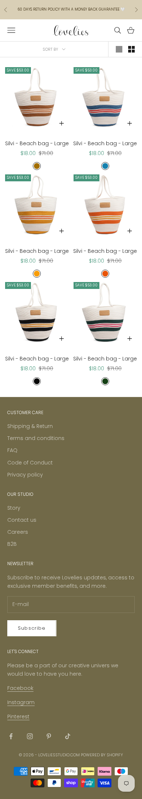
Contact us (21, 520)
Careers (17, 532)
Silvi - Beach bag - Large (37, 143)
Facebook (20, 688)
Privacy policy (25, 474)
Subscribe (32, 628)
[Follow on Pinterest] (48, 736)
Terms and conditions (35, 438)
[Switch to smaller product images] (131, 49)
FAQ (12, 450)
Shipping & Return (30, 426)
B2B (12, 544)
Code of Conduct (30, 462)
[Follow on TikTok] (67, 736)
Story (13, 508)
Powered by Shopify (102, 755)
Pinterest (18, 716)
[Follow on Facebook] (11, 736)
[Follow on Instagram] (29, 736)
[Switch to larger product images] (119, 49)
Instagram (21, 702)
